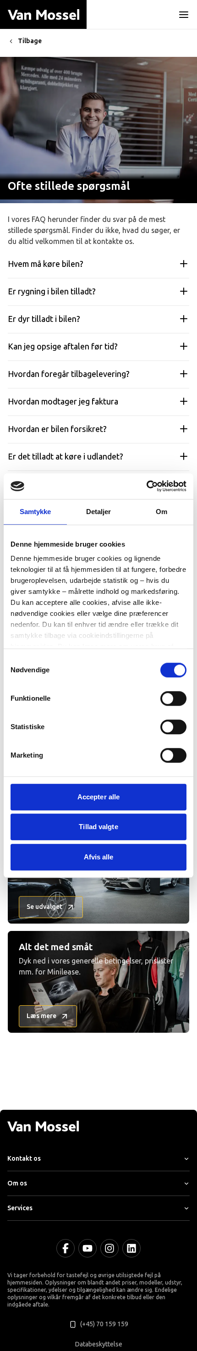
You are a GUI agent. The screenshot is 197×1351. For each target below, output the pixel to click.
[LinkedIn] (131, 1248)
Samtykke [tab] (35, 511)
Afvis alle (99, 857)
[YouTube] (87, 1248)
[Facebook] (65, 1248)
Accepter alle (98, 797)
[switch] (173, 698)
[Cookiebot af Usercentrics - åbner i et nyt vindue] (146, 486)
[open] (183, 14)
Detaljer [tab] (98, 511)
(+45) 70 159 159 (104, 1324)
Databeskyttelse (98, 1344)
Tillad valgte (98, 827)
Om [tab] (161, 511)
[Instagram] (109, 1248)
